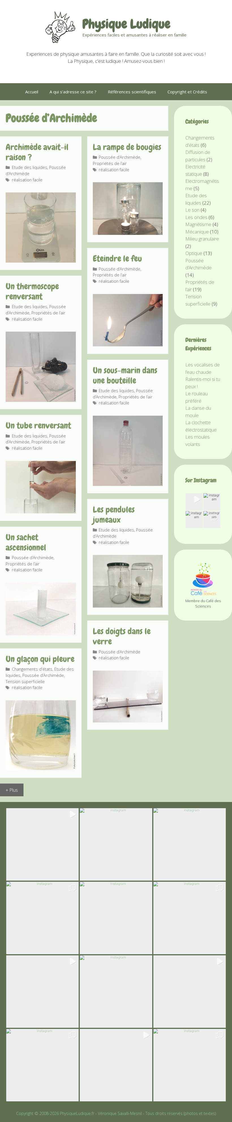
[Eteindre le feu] (128, 344)
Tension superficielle (25, 681)
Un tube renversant (38, 425)
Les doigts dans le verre (122, 636)
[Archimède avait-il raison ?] (41, 261)
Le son (192, 210)
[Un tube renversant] (41, 511)
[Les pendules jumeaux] (128, 605)
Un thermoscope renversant (32, 291)
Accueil (31, 92)
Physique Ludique (126, 24)
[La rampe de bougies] (128, 233)
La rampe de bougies (127, 147)
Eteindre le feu (117, 258)
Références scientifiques (132, 92)
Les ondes (196, 217)
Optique (193, 253)
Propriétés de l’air (110, 163)
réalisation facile (27, 180)
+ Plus (12, 790)
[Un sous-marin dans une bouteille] (128, 484)
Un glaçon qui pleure (40, 659)
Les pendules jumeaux (114, 514)
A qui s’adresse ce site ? (73, 92)
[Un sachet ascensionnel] (41, 633)
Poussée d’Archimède (119, 157)
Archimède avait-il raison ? (37, 152)
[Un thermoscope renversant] (41, 400)
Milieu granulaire (202, 238)
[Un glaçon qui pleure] (41, 768)
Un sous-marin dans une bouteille (125, 375)
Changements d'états (32, 669)
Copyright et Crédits (187, 92)
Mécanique (197, 231)
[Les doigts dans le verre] (128, 720)
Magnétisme (198, 224)
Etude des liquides (29, 167)
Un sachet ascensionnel (26, 542)
